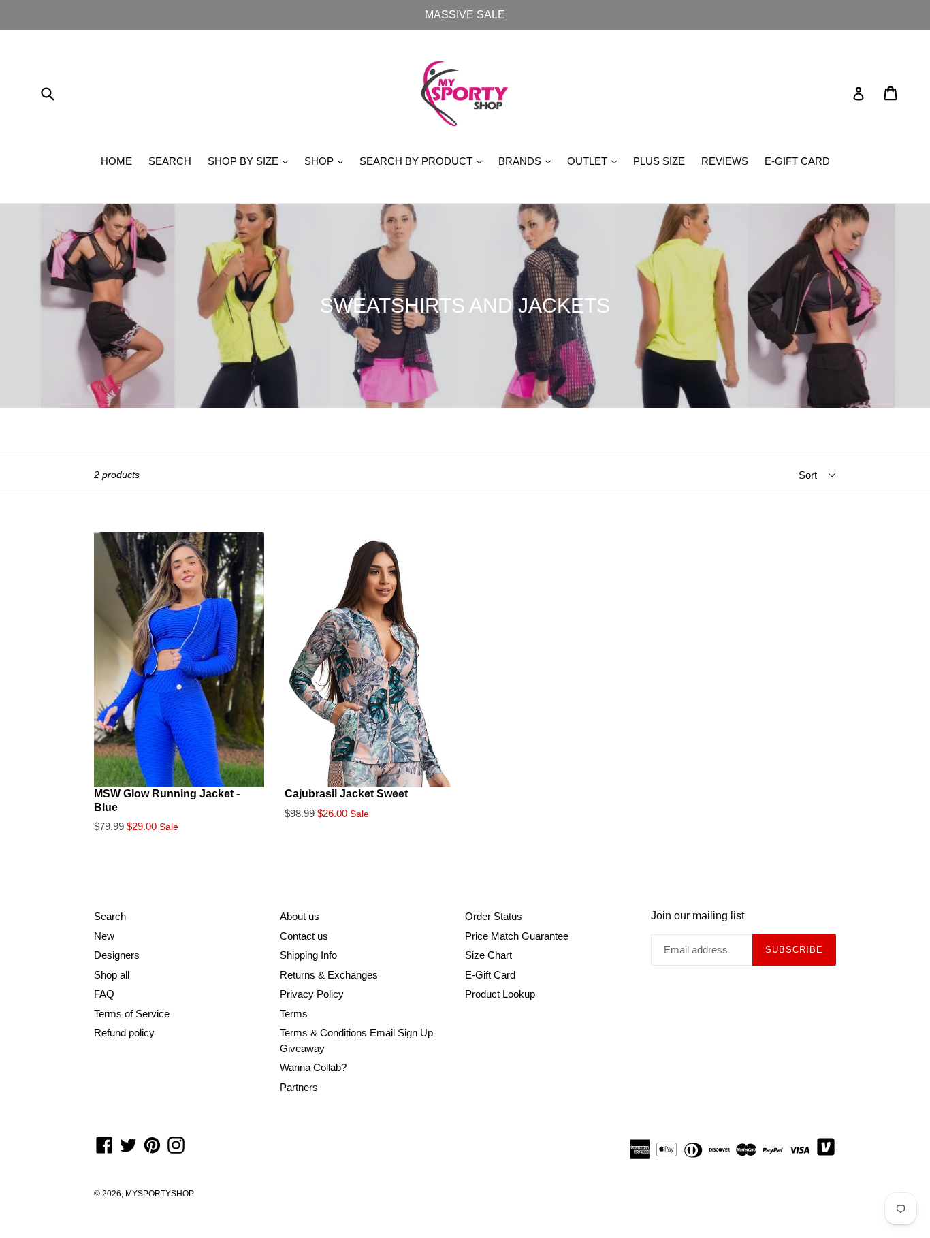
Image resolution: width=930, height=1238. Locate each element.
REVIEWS (724, 161)
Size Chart (488, 955)
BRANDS (528, 161)
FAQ (104, 994)
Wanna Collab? (313, 1067)
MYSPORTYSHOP (159, 1194)
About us (299, 916)
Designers (117, 955)
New (104, 936)
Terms (294, 1013)
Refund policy (124, 1032)
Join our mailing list (697, 915)
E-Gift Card (490, 975)
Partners (299, 1087)
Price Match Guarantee (516, 936)
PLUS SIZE (659, 161)
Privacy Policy (312, 994)
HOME (116, 161)
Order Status (493, 916)
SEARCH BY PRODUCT (424, 161)
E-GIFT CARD (797, 161)
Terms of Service (132, 1013)
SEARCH (169, 161)
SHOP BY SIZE (251, 161)
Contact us (304, 936)
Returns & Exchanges (329, 975)
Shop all (111, 975)
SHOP (327, 161)
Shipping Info (308, 955)
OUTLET (595, 161)
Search (110, 916)
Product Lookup (500, 994)
